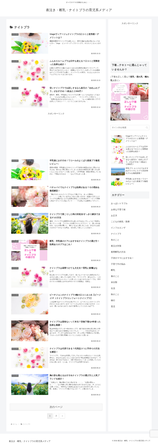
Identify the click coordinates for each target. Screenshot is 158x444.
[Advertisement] (56, 131)
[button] (147, 127)
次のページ (56, 406)
